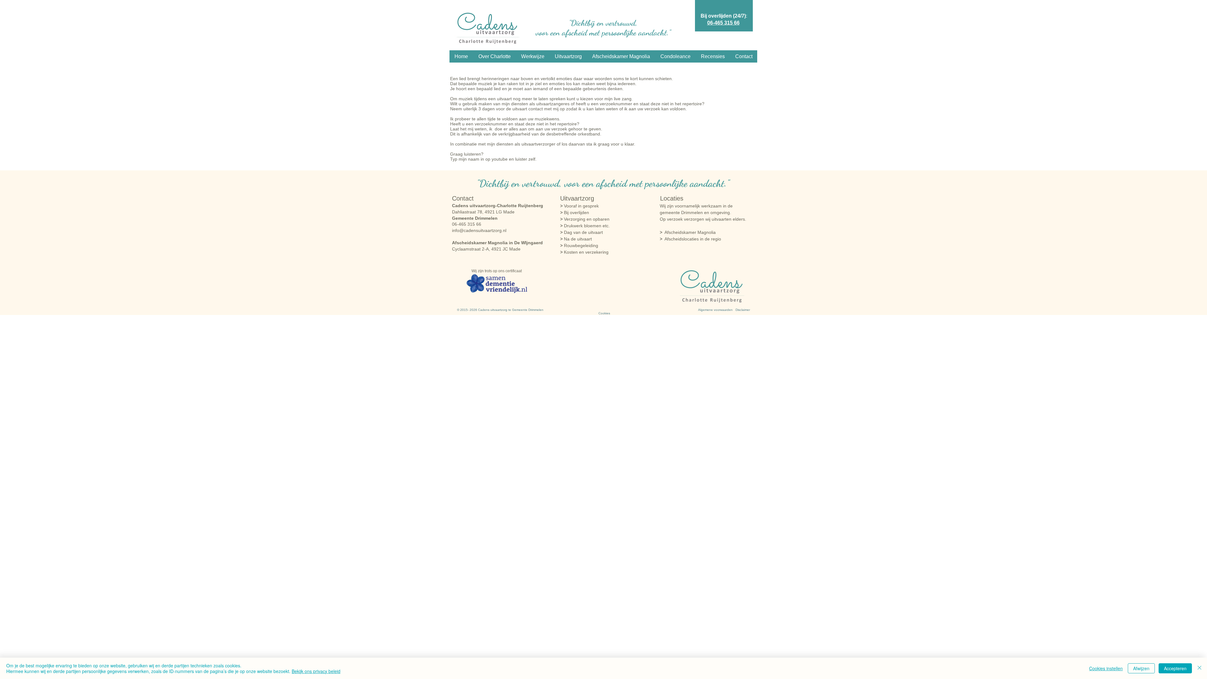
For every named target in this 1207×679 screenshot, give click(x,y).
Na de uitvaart (576, 238)
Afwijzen (1141, 668)
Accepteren (1175, 668)
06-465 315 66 (723, 22)
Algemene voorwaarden (715, 310)
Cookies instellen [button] (1106, 668)
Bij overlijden (574, 212)
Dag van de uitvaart (581, 232)
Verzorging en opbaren (584, 219)
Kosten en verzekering (584, 252)
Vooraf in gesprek (579, 205)
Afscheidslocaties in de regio (692, 238)
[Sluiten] (1199, 668)
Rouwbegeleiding (579, 245)
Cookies (604, 313)
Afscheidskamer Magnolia (688, 232)
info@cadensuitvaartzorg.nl (479, 230)
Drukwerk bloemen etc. (585, 225)
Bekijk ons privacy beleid (316, 671)
